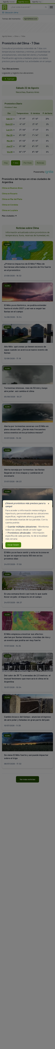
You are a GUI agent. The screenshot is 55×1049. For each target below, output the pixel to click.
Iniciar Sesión (13, 545)
